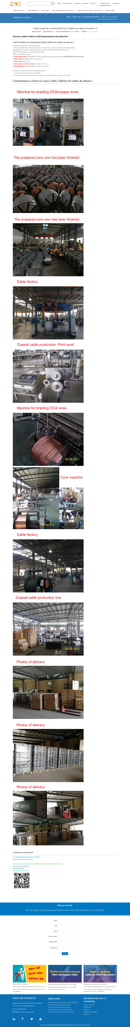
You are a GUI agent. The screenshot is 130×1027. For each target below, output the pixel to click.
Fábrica (86, 1010)
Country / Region (52, 936)
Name (55, 920)
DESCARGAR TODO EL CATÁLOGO (23, 859)
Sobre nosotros (89, 1005)
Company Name (53, 941)
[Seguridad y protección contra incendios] (95, 984)
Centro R (87, 1014)
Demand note (53, 948)
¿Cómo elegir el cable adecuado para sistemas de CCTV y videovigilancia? (29, 986)
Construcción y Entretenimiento (59, 1007)
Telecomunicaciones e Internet (59, 1005)
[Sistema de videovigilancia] (20, 984)
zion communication (92, 31)
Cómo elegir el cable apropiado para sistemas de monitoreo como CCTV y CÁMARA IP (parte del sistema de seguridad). (100, 986)
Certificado (88, 1007)
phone (55, 931)
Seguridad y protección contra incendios (63, 1002)
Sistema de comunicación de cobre (61, 1012)
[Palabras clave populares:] (53, 3)
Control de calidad (90, 1012)
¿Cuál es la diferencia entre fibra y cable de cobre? (62, 984)
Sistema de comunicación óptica (60, 1009)
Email (55, 925)
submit (65, 953)
